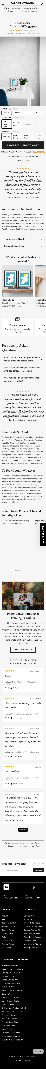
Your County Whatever (33, 944)
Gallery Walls (7, 994)
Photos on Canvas (9, 1015)
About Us (5, 916)
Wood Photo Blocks (32, 923)
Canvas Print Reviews (11, 973)
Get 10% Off (7, 941)
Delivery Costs (8, 934)
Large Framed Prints (10, 1001)
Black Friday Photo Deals (12, 969)
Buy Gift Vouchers (9, 927)
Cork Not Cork (30, 941)
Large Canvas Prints (10, 998)
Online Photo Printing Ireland (14, 1008)
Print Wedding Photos (11, 1022)
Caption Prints (8, 976)
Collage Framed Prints (33, 930)
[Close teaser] (39, 546)
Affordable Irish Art (10, 966)
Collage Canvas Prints (33, 927)
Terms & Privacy (8, 944)
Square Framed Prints (11, 1036)
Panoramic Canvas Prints (12, 1012)
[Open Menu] (2, 4)
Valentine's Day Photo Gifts (13, 1040)
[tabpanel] (23, 751)
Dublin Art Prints (8, 987)
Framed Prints (30, 920)
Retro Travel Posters (32, 937)
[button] (43, 534)
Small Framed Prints (10, 1029)
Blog (3, 920)
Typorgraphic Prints (32, 948)
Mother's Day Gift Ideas (11, 1005)
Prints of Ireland (8, 1026)
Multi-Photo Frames (32, 934)
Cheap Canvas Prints (10, 980)
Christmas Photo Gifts (11, 983)
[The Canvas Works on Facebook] (33, 888)
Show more (23, 830)
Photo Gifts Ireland (9, 1019)
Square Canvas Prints (11, 1033)
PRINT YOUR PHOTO (23, 650)
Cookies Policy (8, 930)
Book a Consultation (10, 923)
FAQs (4, 937)
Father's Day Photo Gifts (12, 991)
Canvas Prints (30, 916)
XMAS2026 (6, 948)
